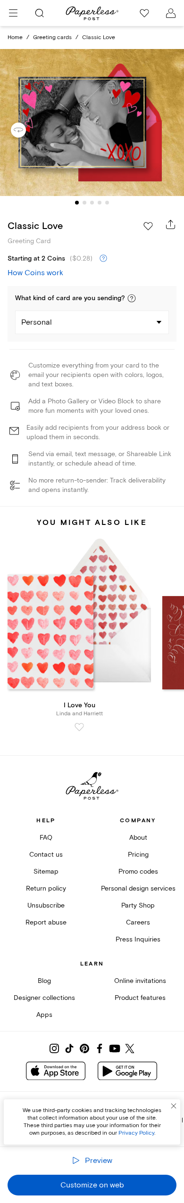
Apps (44, 1015)
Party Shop (138, 905)
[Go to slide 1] (77, 203)
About (138, 838)
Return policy (46, 888)
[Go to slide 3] (92, 203)
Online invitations (140, 981)
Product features (140, 998)
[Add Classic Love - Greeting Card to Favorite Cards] (148, 226)
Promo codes (138, 871)
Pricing (138, 855)
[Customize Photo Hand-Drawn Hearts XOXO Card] (92, 122)
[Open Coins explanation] (103, 258)
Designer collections (44, 998)
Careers (138, 922)
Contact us (46, 855)
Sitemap (46, 871)
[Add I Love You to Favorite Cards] (79, 727)
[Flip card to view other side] (25, 130)
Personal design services (138, 888)
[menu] (13, 13)
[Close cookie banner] (173, 1106)
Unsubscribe (46, 905)
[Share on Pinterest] (84, 1048)
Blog (44, 981)
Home (15, 37)
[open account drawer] (171, 13)
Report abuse (46, 922)
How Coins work (35, 273)
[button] (131, 298)
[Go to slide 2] (84, 203)
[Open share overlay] (170, 224)
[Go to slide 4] (99, 203)
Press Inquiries (138, 939)
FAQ (46, 838)
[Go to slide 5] (107, 203)
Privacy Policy (136, 1133)
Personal (36, 322)
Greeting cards (52, 37)
